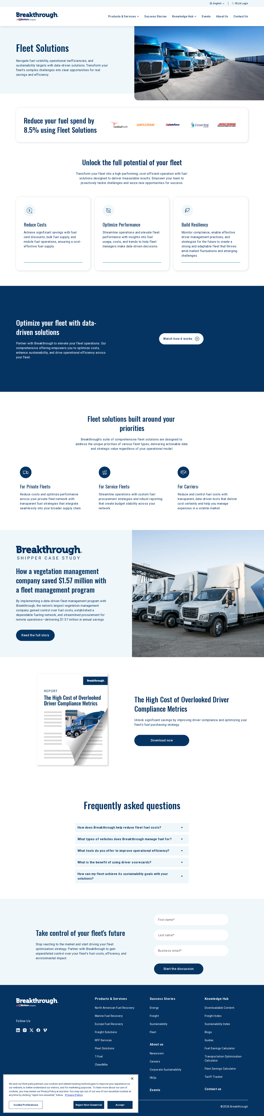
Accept (120, 1104)
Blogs (208, 1032)
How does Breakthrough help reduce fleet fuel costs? (119, 827)
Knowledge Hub (216, 999)
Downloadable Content (219, 1007)
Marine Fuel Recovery (109, 1015)
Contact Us (240, 16)
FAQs (153, 1077)
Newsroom (157, 1053)
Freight (154, 1015)
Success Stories (155, 16)
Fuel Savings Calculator (220, 1048)
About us (157, 1044)
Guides (209, 1040)
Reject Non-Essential (89, 1104)
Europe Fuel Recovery (109, 1024)
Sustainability (159, 1024)
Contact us (213, 1089)
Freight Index (213, 1015)
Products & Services (111, 999)
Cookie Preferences (26, 1104)
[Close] (132, 1078)
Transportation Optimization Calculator (223, 1058)
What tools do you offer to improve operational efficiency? (123, 851)
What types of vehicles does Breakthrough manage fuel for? (124, 839)
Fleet (153, 1032)
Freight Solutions (106, 1032)
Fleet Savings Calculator (220, 1068)
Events (206, 16)
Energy (154, 1007)
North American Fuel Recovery (114, 1007)
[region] (70, 1093)
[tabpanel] (132, 853)
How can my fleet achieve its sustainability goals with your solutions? (122, 876)
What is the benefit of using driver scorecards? (114, 862)
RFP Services (103, 1040)
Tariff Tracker (214, 1076)
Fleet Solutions (104, 1048)
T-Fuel (99, 1056)
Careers (155, 1061)
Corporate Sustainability (165, 1069)
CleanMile (101, 1064)
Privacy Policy (74, 1095)
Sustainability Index (217, 1024)
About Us (222, 16)
